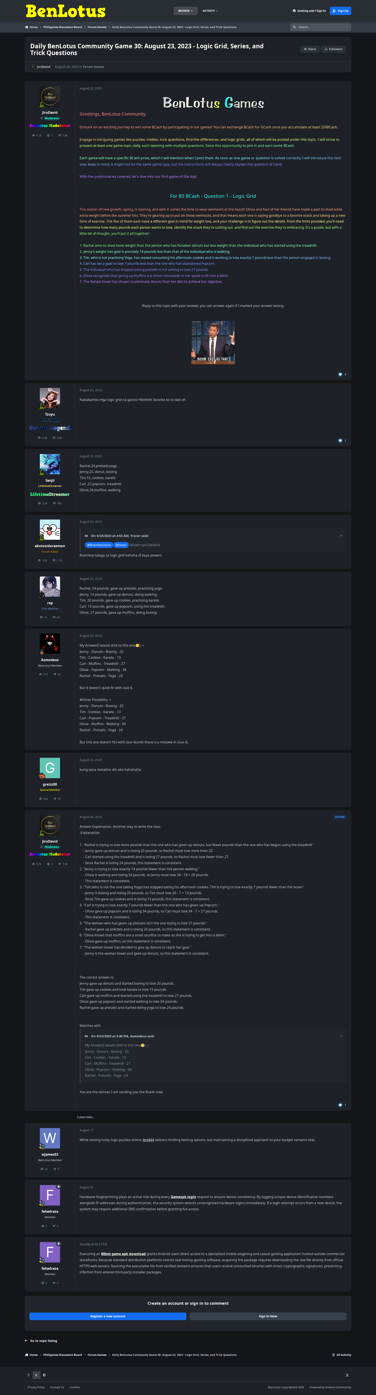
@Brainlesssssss (99, 545)
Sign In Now (268, 1316)
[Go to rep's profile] (50, 587)
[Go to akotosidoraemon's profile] (50, 530)
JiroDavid (43, 67)
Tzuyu (50, 414)
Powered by (330, 1387)
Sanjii (50, 480)
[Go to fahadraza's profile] (50, 1195)
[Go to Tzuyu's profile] (50, 398)
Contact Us (57, 1387)
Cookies (75, 1387)
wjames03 (50, 1154)
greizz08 (50, 784)
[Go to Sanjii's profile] (50, 464)
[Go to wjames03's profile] (50, 1138)
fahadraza (50, 1211)
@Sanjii (121, 545)
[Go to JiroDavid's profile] (32, 66)
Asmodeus (50, 660)
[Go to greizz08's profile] (50, 768)
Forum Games (93, 67)
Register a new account (107, 1316)
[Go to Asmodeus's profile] (50, 644)
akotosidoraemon (50, 546)
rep (50, 603)
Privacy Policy (36, 1387)
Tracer (135, 535)
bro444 (148, 1140)
